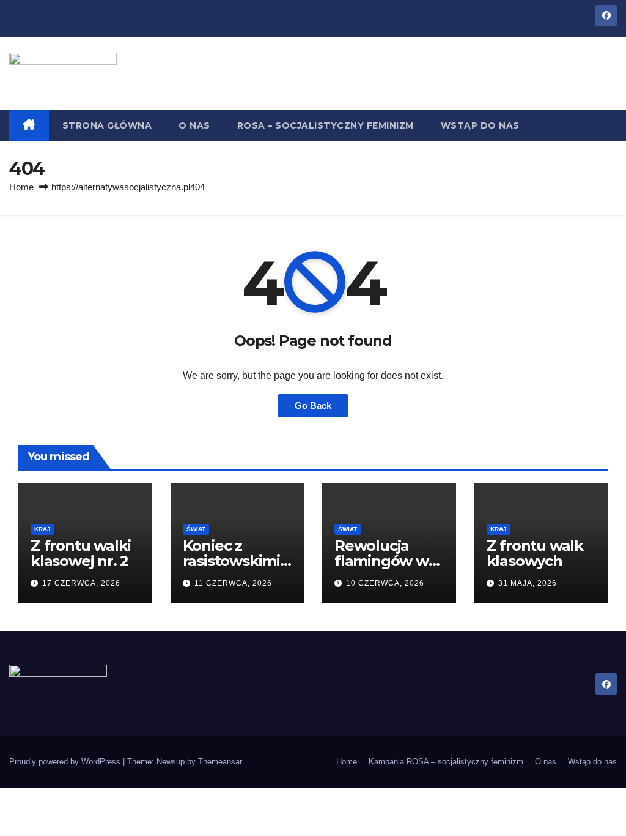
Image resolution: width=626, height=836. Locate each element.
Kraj (42, 529)
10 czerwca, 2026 (385, 583)
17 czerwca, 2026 (81, 583)
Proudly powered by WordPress (66, 761)
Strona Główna (107, 125)
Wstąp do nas (480, 125)
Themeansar (219, 761)
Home (21, 187)
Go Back (313, 405)
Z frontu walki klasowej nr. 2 (81, 553)
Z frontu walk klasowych (535, 553)
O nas (194, 125)
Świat (195, 529)
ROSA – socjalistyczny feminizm (325, 125)
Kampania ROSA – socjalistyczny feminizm (446, 761)
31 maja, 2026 (527, 583)
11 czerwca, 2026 (233, 583)
